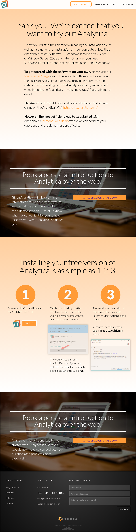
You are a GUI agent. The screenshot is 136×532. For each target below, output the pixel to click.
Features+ (127, 4)
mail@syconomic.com (48, 498)
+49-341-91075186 (50, 492)
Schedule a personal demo (100, 197)
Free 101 (29, 323)
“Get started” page (36, 76)
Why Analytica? (105, 4)
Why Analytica (13, 487)
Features (10, 492)
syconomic (42, 487)
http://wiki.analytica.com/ (80, 107)
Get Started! (81, 4)
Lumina (9, 503)
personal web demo (55, 121)
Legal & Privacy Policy (49, 503)
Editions (10, 498)
